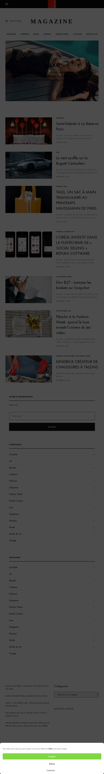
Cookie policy (50, 770)
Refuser (52, 764)
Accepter (52, 756)
